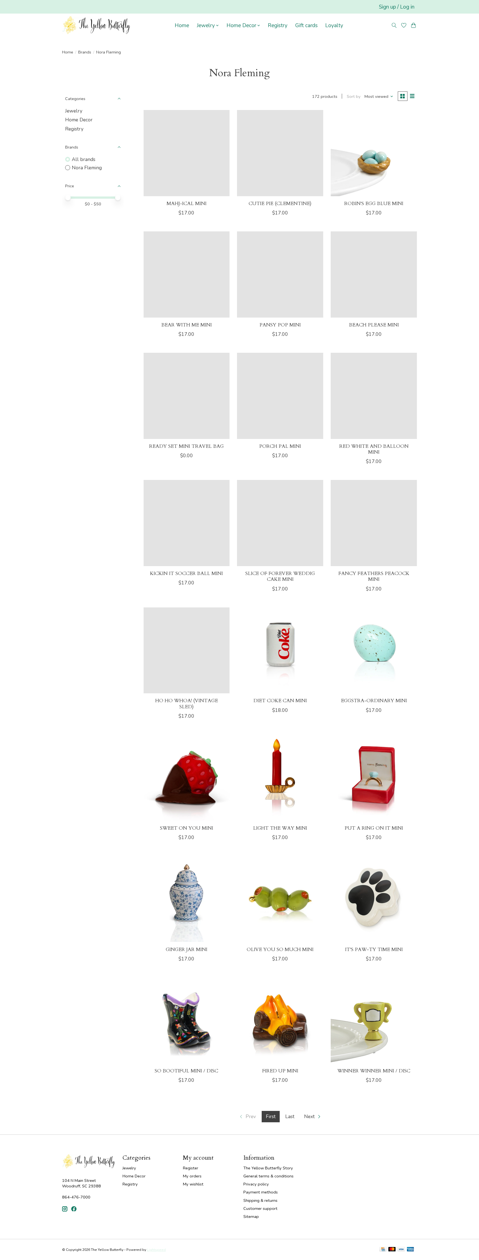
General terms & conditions (268, 1176)
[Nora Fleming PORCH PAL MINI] (280, 396)
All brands (83, 159)
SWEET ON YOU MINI (186, 828)
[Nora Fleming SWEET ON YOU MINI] (187, 778)
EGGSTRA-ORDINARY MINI (374, 700)
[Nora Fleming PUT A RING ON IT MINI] (374, 778)
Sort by (354, 96)
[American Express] (410, 1250)
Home (182, 25)
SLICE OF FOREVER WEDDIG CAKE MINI (280, 576)
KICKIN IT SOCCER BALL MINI (186, 573)
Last (289, 1116)
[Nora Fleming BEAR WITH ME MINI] (187, 274)
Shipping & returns (260, 1200)
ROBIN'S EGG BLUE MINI (373, 203)
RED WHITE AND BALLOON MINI (374, 449)
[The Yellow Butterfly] (96, 25)
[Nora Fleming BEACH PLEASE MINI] (374, 274)
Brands (84, 52)
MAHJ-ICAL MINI (187, 203)
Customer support (260, 1208)
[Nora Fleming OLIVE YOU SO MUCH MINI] (280, 899)
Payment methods (260, 1192)
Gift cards (306, 25)
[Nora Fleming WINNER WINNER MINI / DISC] (374, 1020)
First (271, 1116)
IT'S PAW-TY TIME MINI (374, 949)
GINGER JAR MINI (186, 949)
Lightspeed (156, 1250)
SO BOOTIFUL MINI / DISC (186, 1071)
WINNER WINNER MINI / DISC (373, 1071)
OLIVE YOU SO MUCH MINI (280, 949)
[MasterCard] (392, 1250)
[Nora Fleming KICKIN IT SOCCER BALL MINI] (187, 523)
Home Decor (79, 119)
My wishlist (193, 1184)
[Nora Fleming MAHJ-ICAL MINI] (187, 153)
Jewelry (73, 111)
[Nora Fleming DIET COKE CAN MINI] (280, 650)
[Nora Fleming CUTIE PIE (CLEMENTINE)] (280, 153)
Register (190, 1168)
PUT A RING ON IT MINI (374, 828)
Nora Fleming (87, 167)
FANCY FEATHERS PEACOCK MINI (373, 576)
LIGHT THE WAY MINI (280, 828)
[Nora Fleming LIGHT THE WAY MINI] (280, 778)
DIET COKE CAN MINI (280, 700)
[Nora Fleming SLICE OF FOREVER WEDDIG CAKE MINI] (280, 523)
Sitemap (251, 1216)
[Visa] (401, 1250)
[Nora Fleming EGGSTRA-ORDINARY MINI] (374, 650)
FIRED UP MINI (280, 1071)
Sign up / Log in (396, 7)
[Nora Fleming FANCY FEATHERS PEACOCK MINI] (374, 523)
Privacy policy (256, 1184)
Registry (277, 25)
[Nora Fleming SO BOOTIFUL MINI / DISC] (187, 1020)
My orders (192, 1176)
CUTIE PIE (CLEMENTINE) (280, 203)
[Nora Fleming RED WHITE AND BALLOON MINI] (374, 396)
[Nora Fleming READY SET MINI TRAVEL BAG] (187, 396)
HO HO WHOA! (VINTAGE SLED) (186, 703)
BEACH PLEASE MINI (374, 325)
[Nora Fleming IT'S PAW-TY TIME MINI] (374, 899)
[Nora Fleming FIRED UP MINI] (280, 1020)
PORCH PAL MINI (280, 446)
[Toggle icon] (394, 25)
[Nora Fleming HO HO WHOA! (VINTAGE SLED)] (187, 650)
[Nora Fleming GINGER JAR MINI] (187, 899)
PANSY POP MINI (280, 325)
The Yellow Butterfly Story (268, 1168)
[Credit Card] (382, 1250)
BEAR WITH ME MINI (186, 325)
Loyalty (334, 25)
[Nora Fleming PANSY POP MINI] (280, 274)
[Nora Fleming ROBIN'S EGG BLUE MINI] (374, 153)
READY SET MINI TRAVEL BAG (186, 446)
